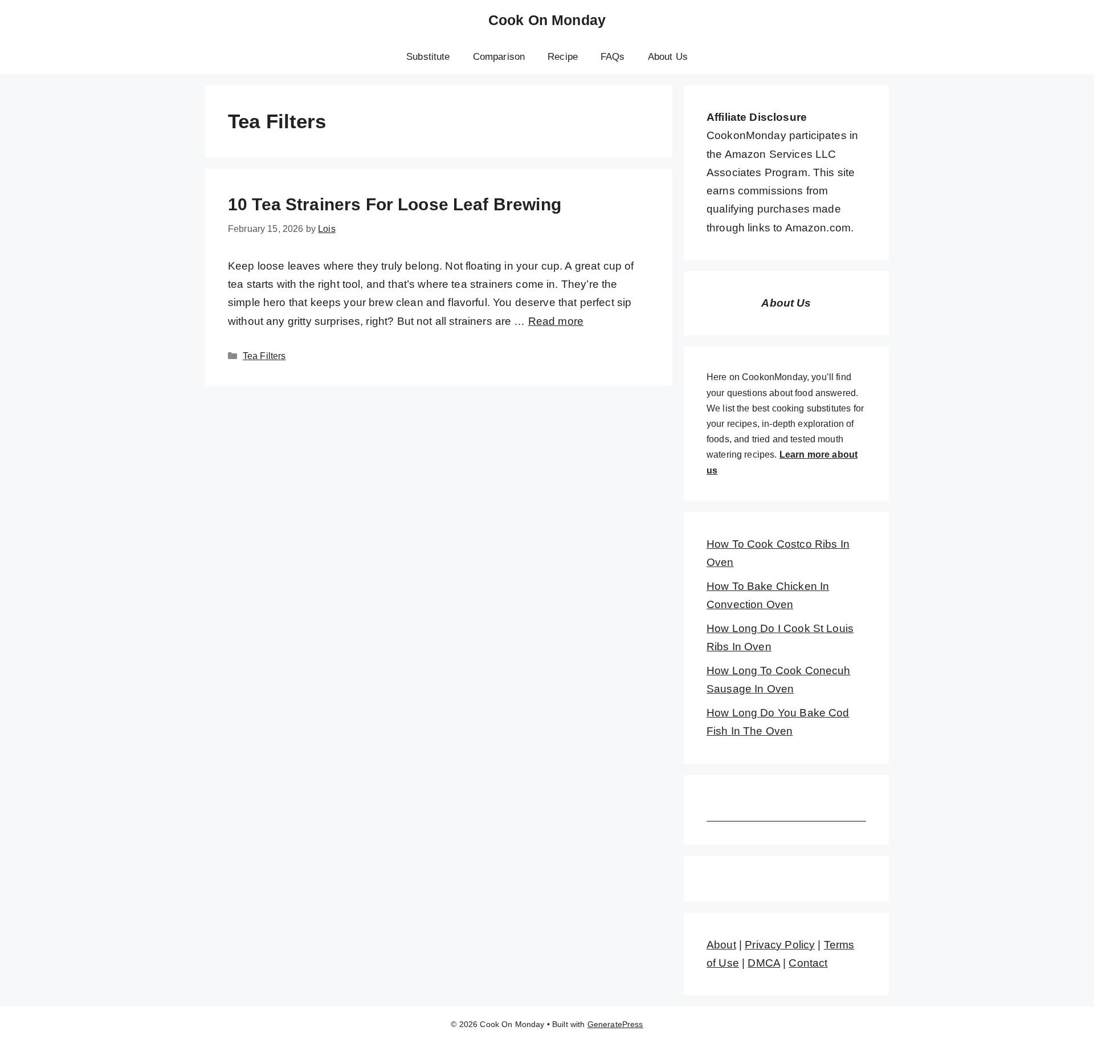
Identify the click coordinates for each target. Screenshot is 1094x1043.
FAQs (613, 56)
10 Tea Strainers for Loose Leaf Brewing (394, 204)
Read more (555, 321)
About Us (668, 56)
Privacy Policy (780, 945)
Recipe (563, 56)
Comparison (499, 56)
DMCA (764, 963)
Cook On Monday (547, 20)
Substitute (428, 56)
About (721, 945)
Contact (808, 963)
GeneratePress (615, 1024)
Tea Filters (264, 356)
